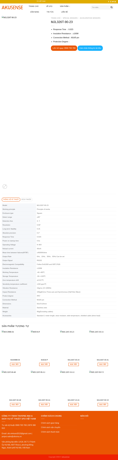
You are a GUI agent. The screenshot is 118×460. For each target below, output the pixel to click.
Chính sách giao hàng (50, 423)
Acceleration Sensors (90, 18)
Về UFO (49, 6)
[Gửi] (112, 7)
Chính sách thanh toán (50, 432)
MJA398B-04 (15, 360)
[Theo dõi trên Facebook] (108, 2)
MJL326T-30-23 (73, 360)
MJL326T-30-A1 (103, 360)
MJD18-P (44, 360)
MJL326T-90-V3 (103, 400)
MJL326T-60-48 (15, 400)
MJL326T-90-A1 (44, 400)
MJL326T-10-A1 (74, 400)
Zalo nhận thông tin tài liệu (90, 48)
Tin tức (50, 12)
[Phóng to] (5, 186)
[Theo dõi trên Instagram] (110, 2)
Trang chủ (34, 6)
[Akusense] (12, 7)
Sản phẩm (64, 6)
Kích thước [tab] (26, 199)
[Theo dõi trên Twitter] (113, 2)
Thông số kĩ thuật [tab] (11, 199)
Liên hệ (64, 12)
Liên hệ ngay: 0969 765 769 (64, 48)
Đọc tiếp (15, 364)
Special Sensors (70, 18)
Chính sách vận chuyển (50, 427)
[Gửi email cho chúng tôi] (115, 2)
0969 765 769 (21, 425)
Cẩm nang (34, 12)
